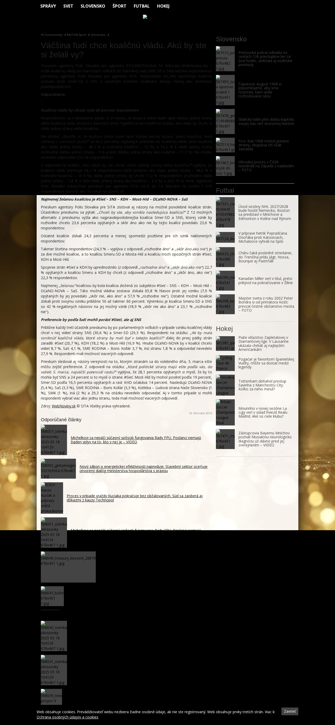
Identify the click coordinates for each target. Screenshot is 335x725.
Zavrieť (290, 711)
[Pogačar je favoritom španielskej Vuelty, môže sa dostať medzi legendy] (225, 363)
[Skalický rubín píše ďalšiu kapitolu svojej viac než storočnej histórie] (225, 121)
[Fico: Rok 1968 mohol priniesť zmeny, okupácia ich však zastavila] (225, 145)
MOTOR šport (76, 35)
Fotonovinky (53, 35)
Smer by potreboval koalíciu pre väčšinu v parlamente (91, 102)
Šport (119, 6)
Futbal (142, 6)
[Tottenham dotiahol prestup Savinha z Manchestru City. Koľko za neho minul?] (225, 385)
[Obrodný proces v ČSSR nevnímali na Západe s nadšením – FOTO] (225, 166)
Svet (68, 6)
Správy (48, 6)
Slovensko (93, 6)
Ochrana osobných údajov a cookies (67, 717)
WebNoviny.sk (64, 405)
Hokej (163, 6)
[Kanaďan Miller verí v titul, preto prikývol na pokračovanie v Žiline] (225, 281)
